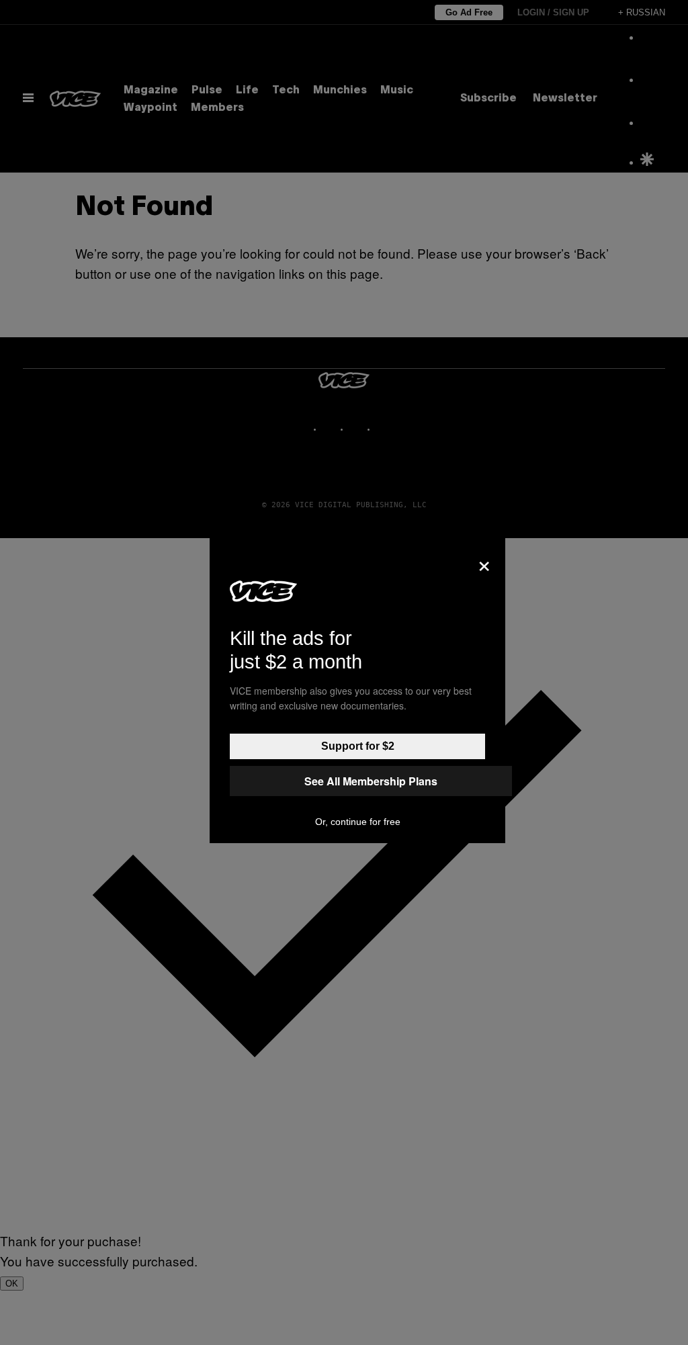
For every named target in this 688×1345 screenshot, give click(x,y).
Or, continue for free (357, 821)
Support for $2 (357, 746)
